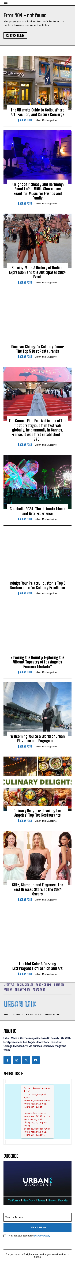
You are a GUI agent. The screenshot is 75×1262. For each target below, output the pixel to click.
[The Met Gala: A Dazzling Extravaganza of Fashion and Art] (37, 937)
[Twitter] (26, 1060)
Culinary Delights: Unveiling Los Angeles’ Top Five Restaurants (38, 812)
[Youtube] (36, 1060)
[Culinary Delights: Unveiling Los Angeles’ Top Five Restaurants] (37, 784)
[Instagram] (17, 1060)
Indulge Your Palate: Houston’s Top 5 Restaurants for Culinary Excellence (37, 585)
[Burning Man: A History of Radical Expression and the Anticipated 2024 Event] (37, 241)
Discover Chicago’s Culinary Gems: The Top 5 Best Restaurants (37, 349)
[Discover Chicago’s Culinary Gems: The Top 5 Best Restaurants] (37, 320)
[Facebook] (7, 1060)
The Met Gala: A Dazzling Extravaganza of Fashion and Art (37, 966)
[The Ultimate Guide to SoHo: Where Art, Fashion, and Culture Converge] (37, 83)
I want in (35, 1227)
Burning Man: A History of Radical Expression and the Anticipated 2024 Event (37, 272)
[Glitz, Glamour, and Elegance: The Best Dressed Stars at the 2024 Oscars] (37, 858)
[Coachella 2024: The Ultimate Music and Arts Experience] (37, 482)
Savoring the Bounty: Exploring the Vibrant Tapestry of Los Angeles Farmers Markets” (37, 662)
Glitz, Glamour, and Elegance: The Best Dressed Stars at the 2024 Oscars (37, 889)
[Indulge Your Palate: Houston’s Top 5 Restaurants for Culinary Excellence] (37, 556)
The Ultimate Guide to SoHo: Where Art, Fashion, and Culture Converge (37, 112)
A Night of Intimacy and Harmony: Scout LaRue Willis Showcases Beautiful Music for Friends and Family (38, 191)
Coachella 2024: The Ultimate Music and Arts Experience (37, 511)
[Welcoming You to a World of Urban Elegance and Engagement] (37, 709)
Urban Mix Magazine (46, 120)
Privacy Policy (42, 1235)
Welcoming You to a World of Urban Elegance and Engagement (37, 738)
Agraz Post (26, 120)
